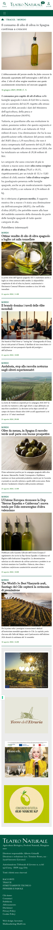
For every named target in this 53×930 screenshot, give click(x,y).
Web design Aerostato (13, 920)
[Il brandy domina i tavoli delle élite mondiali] (26, 325)
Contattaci (7, 898)
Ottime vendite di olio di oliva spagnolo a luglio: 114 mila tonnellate (25, 237)
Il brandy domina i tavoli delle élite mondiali (23, 307)
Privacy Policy (9, 911)
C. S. (25, 90)
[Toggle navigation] (4, 13)
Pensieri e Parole (13, 888)
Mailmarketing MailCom (14, 923)
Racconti (8, 879)
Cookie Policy (9, 914)
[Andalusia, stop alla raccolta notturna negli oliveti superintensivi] (26, 386)
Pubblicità (7, 901)
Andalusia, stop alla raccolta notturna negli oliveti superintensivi (24, 368)
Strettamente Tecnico (17, 885)
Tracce (10, 19)
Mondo (21, 19)
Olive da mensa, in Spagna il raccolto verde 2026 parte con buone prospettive (25, 432)
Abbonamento (9, 904)
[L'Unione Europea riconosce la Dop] (26, 532)
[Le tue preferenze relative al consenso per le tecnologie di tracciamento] (2, 697)
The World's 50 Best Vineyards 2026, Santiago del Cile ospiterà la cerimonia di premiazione (25, 587)
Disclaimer (8, 907)
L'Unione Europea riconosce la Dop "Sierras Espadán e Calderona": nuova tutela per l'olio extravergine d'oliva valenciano (24, 505)
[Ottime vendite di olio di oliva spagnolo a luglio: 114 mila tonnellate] (26, 259)
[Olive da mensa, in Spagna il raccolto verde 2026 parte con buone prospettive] (26, 453)
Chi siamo (7, 895)
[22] (26, 5)
